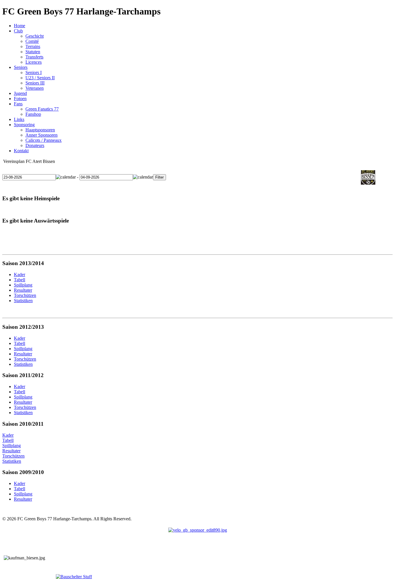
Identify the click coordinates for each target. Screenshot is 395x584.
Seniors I (33, 72)
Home (19, 25)
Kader (8, 435)
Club (18, 30)
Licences (33, 62)
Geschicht (34, 36)
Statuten (32, 51)
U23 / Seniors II (40, 77)
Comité (32, 41)
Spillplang (11, 445)
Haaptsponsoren (40, 129)
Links (19, 119)
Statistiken (11, 461)
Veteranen (34, 88)
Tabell (8, 440)
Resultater (11, 450)
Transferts (34, 56)
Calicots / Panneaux (43, 140)
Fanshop (33, 114)
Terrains (32, 46)
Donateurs (34, 145)
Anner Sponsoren (41, 135)
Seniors (20, 67)
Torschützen (13, 455)
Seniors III (35, 82)
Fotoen (20, 98)
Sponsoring (24, 124)
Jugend (20, 93)
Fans (18, 103)
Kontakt (21, 150)
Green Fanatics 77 (42, 108)
